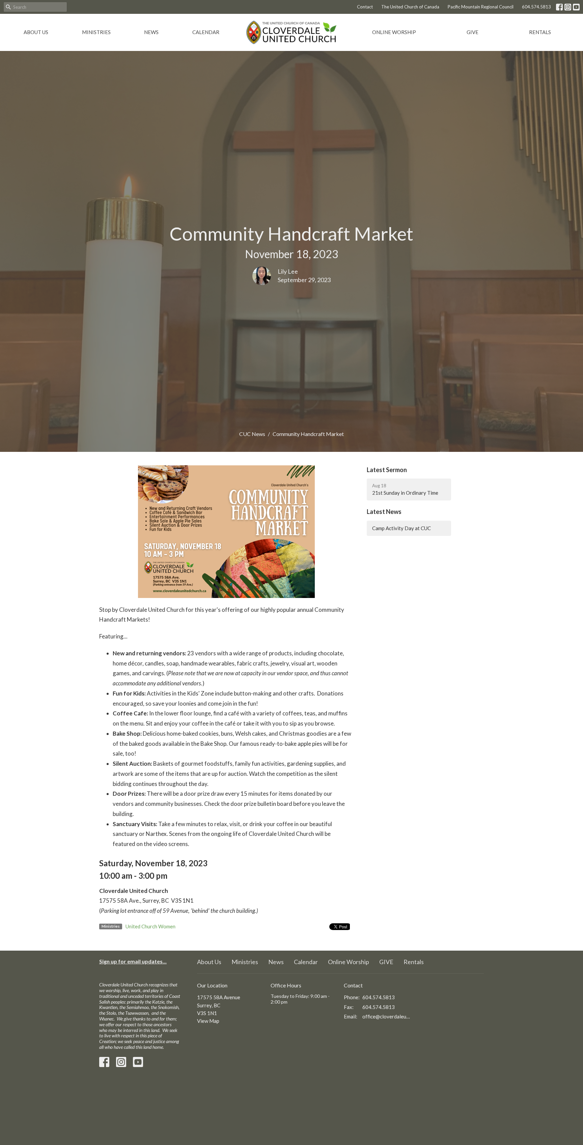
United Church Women (150, 926)
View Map (208, 1021)
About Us (36, 32)
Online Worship (394, 32)
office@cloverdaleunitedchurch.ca (386, 1016)
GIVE (472, 32)
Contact (365, 6)
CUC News (252, 434)
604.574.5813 (536, 6)
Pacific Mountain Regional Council (480, 6)
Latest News (384, 511)
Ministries (96, 32)
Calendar (205, 32)
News (151, 32)
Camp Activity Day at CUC (401, 528)
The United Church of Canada (410, 6)
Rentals (540, 32)
